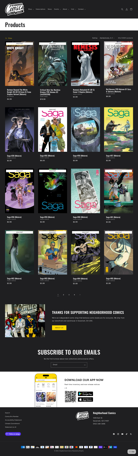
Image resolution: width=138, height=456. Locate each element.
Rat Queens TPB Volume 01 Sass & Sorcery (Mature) (118, 90)
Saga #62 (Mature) (14, 278)
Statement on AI (10, 427)
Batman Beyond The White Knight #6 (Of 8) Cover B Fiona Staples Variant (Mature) (19, 92)
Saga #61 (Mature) (113, 217)
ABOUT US (59, 328)
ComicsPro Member (12, 416)
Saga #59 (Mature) (47, 217)
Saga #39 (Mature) (14, 156)
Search (7, 413)
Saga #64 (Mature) (80, 278)
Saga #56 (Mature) (80, 155)
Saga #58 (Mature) (14, 217)
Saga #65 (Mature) (113, 278)
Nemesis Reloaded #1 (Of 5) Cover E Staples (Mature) (84, 91)
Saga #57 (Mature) (113, 155)
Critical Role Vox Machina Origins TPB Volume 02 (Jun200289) (50, 92)
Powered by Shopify (78, 451)
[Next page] (80, 294)
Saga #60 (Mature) (80, 217)
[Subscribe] (84, 365)
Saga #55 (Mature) (47, 155)
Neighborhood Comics (65, 451)
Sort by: (95, 38)
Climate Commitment (12, 423)
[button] (31, 9)
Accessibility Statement (13, 420)
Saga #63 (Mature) (47, 278)
